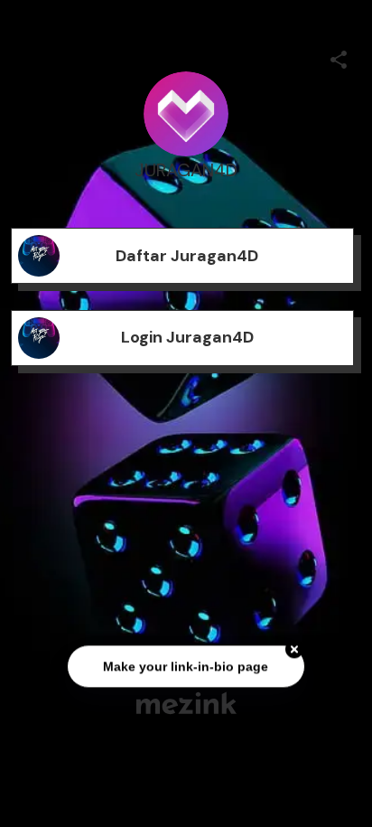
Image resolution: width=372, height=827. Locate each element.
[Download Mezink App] (186, 702)
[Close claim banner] (294, 650)
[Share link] (338, 57)
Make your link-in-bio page (185, 666)
